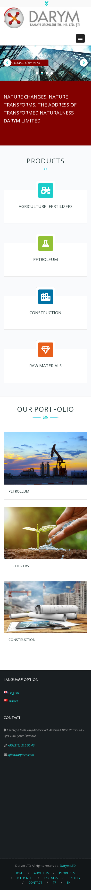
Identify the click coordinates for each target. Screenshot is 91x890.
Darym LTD (68, 865)
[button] (80, 38)
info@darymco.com (21, 755)
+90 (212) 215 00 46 (21, 745)
